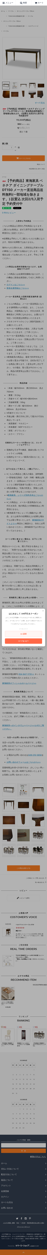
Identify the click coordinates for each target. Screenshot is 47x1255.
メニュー (9, 3)
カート (41, 3)
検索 (24, 3)
